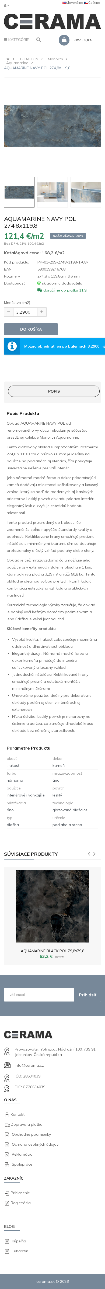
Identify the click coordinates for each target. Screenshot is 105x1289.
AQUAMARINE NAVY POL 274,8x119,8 (37, 68)
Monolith (55, 59)
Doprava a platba (27, 1124)
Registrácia (21, 1202)
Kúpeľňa (19, 1241)
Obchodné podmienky (31, 1134)
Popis (54, 391)
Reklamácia (22, 1154)
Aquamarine (17, 63)
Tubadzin (20, 1251)
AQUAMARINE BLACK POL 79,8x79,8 (52, 950)
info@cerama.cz (29, 1065)
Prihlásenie (20, 1192)
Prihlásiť (87, 994)
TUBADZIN (28, 59)
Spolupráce (22, 1164)
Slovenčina (74, 3)
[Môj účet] (7, 5)
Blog (9, 1226)
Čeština (94, 3)
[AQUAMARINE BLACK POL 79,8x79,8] (52, 905)
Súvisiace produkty (31, 854)
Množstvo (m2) (17, 302)
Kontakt (17, 1114)
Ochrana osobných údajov (35, 1144)
